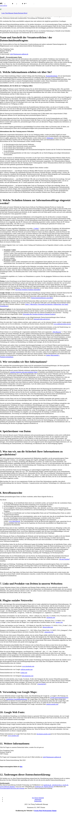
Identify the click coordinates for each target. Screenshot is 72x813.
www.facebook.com (28, 666)
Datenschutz (38, 801)
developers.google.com (43, 734)
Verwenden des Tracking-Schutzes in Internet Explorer (39, 314)
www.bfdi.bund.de (14, 521)
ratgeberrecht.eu (57, 785)
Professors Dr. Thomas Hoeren (44, 786)
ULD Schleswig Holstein (7, 786)
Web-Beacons (57, 332)
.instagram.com (48, 632)
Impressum (38, 799)
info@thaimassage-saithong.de (52, 757)
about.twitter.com (48, 627)
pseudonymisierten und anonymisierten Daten (23, 372)
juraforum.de (47, 785)
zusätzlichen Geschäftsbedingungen (16, 699)
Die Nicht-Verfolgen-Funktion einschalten (27, 289)
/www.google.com (13, 735)
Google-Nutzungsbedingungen (59, 697)
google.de (65, 785)
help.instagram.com (27, 676)
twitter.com (24, 672)
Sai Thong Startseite (38, 798)
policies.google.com (27, 669)
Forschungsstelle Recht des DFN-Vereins (12, 788)
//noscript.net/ (42, 684)
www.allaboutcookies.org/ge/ (62, 324)
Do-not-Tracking (64, 559)
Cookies (36, 228)
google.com (59, 622)
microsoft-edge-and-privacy (42, 319)
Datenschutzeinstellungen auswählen (42, 298)
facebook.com (51, 617)
